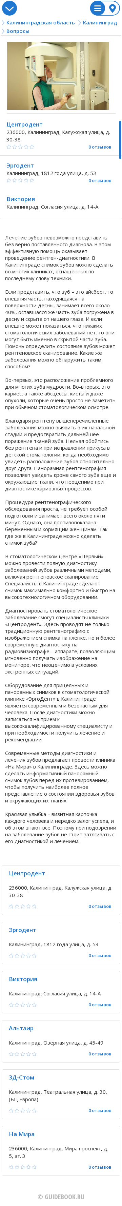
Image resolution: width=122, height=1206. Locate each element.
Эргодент (20, 165)
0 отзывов (99, 147)
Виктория (20, 199)
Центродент (24, 124)
